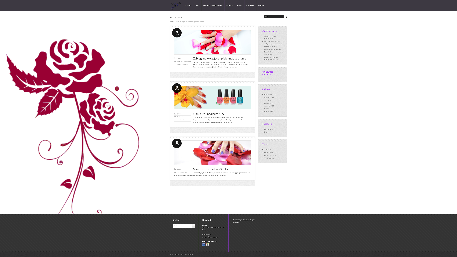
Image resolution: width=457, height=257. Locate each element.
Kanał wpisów (268, 152)
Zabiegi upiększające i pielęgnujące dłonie (219, 58)
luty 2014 (267, 109)
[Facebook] (203, 244)
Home (172, 22)
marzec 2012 (268, 112)
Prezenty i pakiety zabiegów (212, 5)
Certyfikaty (250, 5)
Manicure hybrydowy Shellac (211, 169)
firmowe (266, 132)
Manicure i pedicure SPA (208, 113)
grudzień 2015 (269, 97)
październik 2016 (270, 94)
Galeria (239, 5)
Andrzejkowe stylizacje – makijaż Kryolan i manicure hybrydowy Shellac (273, 44)
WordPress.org (269, 158)
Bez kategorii (268, 129)
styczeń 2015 (268, 100)
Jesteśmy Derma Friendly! (272, 49)
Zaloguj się (267, 149)
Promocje (229, 5)
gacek (179, 58)
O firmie (188, 5)
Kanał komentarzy (270, 155)
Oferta (197, 5)
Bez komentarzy (182, 172)
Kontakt (261, 5)
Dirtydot (190, 254)
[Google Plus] (207, 244)
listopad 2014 (268, 103)
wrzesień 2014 (269, 106)
